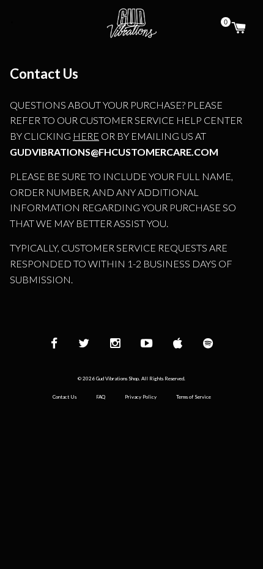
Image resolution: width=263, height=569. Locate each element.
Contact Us (64, 397)
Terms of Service (193, 397)
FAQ (100, 397)
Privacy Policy (141, 397)
